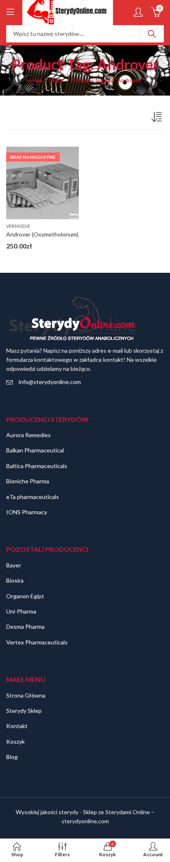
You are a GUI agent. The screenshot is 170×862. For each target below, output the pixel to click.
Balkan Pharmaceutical (35, 450)
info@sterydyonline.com (50, 381)
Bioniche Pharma (27, 481)
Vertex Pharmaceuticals (37, 642)
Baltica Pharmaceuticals (36, 465)
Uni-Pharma (21, 611)
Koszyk (15, 741)
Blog (12, 756)
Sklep (56, 80)
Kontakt (17, 725)
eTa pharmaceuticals (32, 496)
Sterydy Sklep (24, 710)
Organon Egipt (25, 596)
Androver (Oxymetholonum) (42, 234)
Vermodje (18, 226)
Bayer (13, 565)
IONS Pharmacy (26, 511)
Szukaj (152, 33)
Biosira (15, 580)
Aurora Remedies (28, 434)
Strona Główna (25, 695)
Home (34, 80)
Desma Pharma (25, 626)
